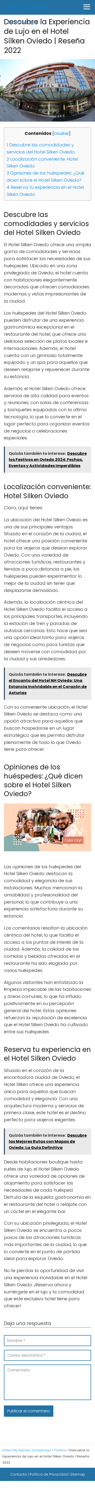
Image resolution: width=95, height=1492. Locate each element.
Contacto (18, 1474)
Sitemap (77, 1474)
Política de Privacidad (49, 1474)
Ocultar (61, 133)
